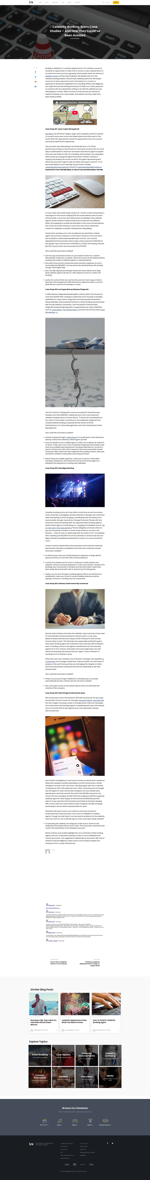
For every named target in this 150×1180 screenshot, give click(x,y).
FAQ (62, 1152)
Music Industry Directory (67, 1155)
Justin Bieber (57, 310)
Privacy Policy (83, 1146)
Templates (77, 2)
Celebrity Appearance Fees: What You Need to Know (74, 1021)
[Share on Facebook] (35, 71)
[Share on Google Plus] (35, 80)
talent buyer (72, 437)
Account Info (64, 1146)
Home (40, 2)
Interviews (55, 2)
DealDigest (83, 1155)
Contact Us (64, 1149)
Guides (69, 2)
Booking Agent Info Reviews (87, 1152)
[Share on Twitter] (35, 75)
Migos (71, 517)
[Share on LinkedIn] (35, 85)
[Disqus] (75, 879)
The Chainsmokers (70, 310)
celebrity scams (51, 76)
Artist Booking (35, 1017)
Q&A (63, 2)
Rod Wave (49, 134)
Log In (107, 2)
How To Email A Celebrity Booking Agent (104, 1021)
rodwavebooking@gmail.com (57, 167)
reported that (98, 700)
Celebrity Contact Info (67, 1143)
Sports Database (65, 1158)
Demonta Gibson (85, 700)
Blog (46, 2)
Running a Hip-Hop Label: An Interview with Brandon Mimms (43, 1022)
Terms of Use (83, 1143)
